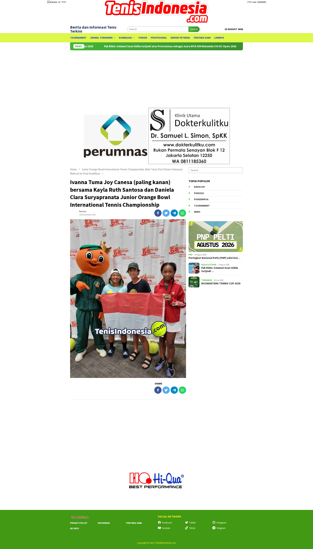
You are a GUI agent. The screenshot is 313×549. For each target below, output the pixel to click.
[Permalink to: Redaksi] (73, 212)
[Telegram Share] (174, 213)
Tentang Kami (134, 523)
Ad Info (74, 528)
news (197, 211)
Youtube (166, 528)
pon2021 (199, 193)
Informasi (104, 523)
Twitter (192, 522)
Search (194, 29)
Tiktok (192, 528)
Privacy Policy (78, 523)
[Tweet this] (166, 213)
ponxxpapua (201, 199)
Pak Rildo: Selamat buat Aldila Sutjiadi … (219, 269)
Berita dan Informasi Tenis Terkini (93, 29)
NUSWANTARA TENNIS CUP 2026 (220, 283)
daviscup (199, 186)
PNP (191, 254)
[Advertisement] (178, 77)
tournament (202, 205)
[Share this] (158, 213)
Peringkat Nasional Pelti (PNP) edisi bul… (214, 258)
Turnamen (206, 280)
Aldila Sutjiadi (208, 264)
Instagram (221, 522)
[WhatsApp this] (182, 213)
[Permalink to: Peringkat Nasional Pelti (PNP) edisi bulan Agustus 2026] (216, 236)
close (63, 1)
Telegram (221, 528)
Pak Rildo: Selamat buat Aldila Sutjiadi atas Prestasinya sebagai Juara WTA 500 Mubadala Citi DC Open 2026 (155, 46)
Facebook (167, 522)
